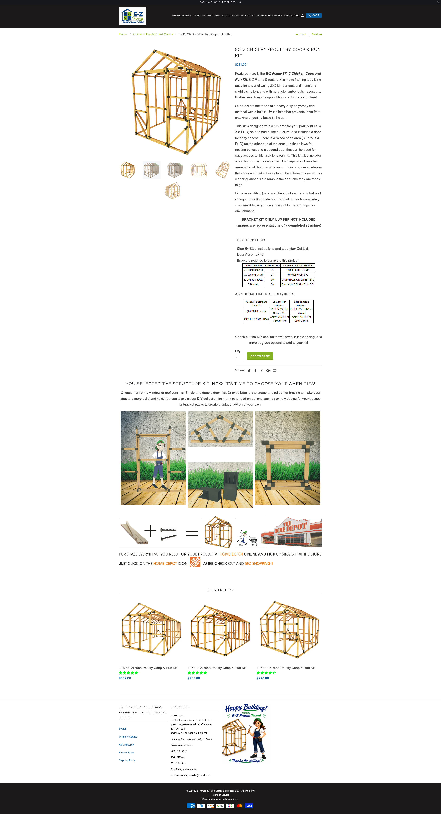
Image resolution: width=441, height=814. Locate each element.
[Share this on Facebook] (255, 370)
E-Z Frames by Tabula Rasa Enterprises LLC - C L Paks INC (224, 790)
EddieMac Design (230, 798)
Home (197, 15)
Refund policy (126, 744)
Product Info (211, 15)
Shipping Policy (127, 760)
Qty (238, 350)
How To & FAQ (230, 15)
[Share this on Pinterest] (261, 370)
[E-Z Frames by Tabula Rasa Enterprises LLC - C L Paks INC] (132, 16)
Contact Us (292, 15)
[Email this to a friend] (274, 370)
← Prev (300, 34)
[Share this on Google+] (267, 370)
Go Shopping (181, 15)
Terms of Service (128, 736)
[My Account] (302, 16)
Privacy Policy (126, 752)
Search (123, 728)
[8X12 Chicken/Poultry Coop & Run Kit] (175, 102)
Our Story (248, 15)
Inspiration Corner (270, 15)
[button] (129, 672)
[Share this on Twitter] (248, 370)
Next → (317, 34)
